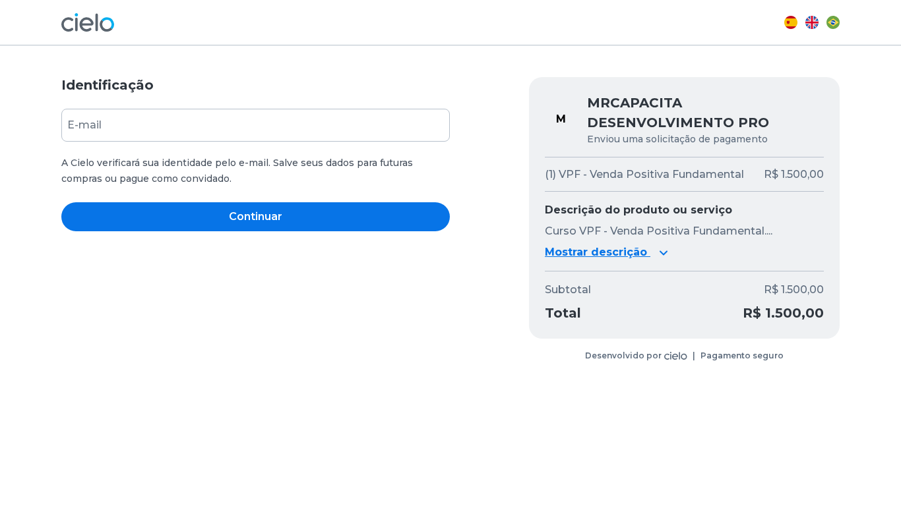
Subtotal (568, 289)
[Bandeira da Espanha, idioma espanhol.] (790, 22)
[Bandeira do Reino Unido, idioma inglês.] (812, 22)
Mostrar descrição (597, 252)
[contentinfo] (684, 356)
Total (563, 313)
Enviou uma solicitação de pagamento (677, 139)
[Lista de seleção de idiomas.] (812, 22)
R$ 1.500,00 (794, 289)
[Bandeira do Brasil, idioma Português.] (833, 22)
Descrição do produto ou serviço (638, 210)
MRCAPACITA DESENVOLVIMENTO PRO (678, 112)
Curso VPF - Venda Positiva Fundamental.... (658, 231)
